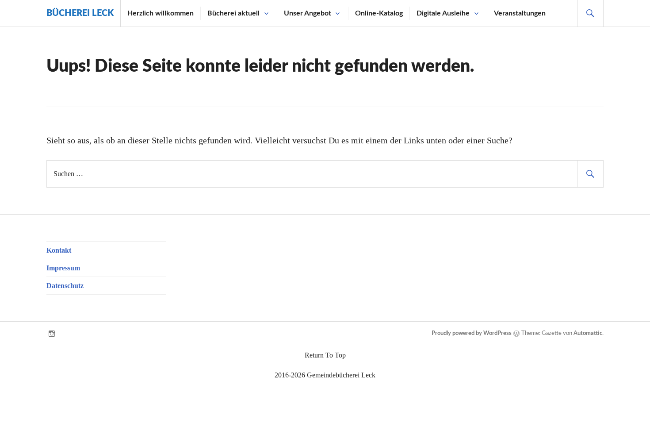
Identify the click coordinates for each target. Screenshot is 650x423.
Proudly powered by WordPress (472, 333)
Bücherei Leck (80, 13)
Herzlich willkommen (160, 13)
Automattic (588, 333)
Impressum (63, 268)
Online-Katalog (379, 13)
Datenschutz (65, 285)
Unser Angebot (307, 13)
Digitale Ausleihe (443, 13)
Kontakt (58, 250)
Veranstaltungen (520, 13)
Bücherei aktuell (233, 13)
